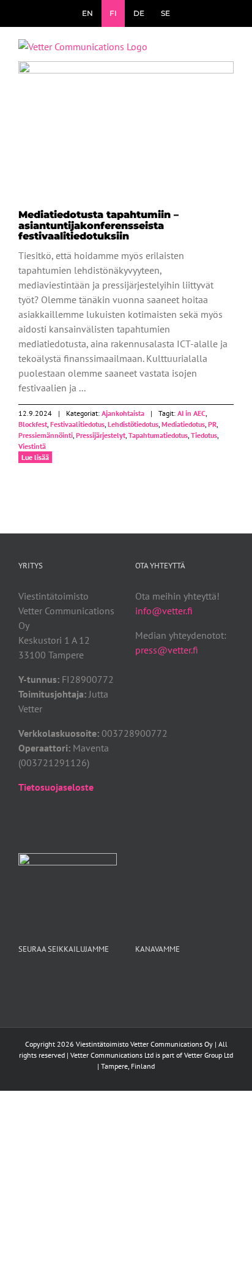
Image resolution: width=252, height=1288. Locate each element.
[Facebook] (139, 980)
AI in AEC (191, 413)
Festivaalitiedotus (77, 424)
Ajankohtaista (126, 140)
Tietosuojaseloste (56, 787)
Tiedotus (204, 435)
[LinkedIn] (188, 980)
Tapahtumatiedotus (158, 435)
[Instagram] (172, 980)
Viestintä (32, 446)
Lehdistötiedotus (133, 424)
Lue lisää (35, 457)
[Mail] (205, 980)
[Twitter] (155, 980)
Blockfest (32, 424)
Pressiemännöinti (45, 435)
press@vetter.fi (166, 650)
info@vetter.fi (164, 610)
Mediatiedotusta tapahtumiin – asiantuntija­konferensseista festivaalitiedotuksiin (126, 123)
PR (212, 424)
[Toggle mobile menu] (229, 51)
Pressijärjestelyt (100, 435)
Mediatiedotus (183, 424)
